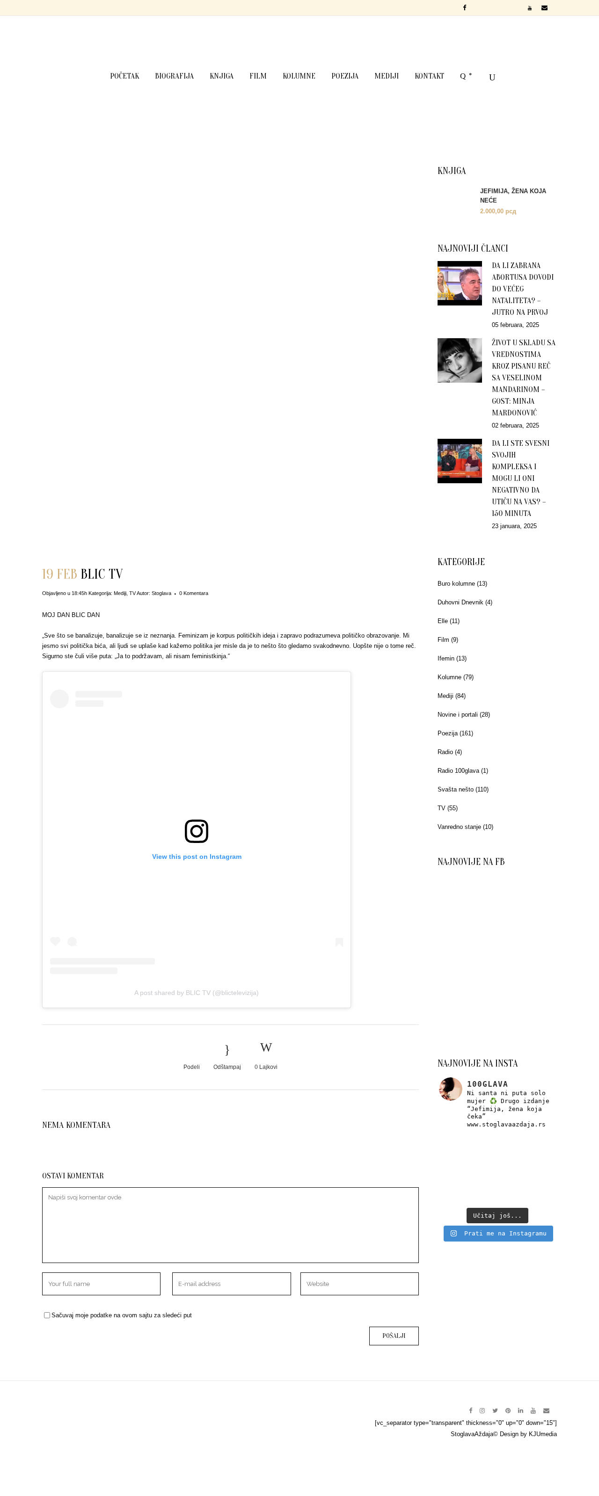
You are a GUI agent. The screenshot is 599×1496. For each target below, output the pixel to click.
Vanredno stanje (459, 826)
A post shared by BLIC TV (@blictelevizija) (196, 992)
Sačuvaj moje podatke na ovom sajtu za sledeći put (121, 1315)
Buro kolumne (456, 583)
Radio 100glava (458, 770)
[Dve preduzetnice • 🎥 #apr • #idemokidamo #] (497, 1192)
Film (443, 639)
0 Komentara (193, 593)
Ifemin (446, 658)
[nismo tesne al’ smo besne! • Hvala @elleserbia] (497, 1146)
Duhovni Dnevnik (460, 602)
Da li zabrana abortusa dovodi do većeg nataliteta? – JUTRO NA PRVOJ (523, 289)
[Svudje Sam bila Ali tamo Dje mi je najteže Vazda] (497, 1169)
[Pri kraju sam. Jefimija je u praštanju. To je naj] (536, 1169)
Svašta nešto (456, 789)
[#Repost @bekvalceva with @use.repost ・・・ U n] (536, 1192)
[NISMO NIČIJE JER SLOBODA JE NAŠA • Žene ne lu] (458, 1169)
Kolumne (449, 677)
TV (132, 593)
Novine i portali (458, 714)
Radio (445, 751)
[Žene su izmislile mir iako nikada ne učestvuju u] (458, 1146)
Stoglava (161, 593)
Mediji (120, 593)
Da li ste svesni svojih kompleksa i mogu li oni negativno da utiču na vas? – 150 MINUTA (520, 478)
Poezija (448, 733)
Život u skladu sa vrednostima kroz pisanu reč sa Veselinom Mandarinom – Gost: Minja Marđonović (523, 377)
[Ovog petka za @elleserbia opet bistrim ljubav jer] (458, 1192)
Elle (443, 621)
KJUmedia (543, 1434)
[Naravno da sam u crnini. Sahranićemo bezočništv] (536, 1146)
